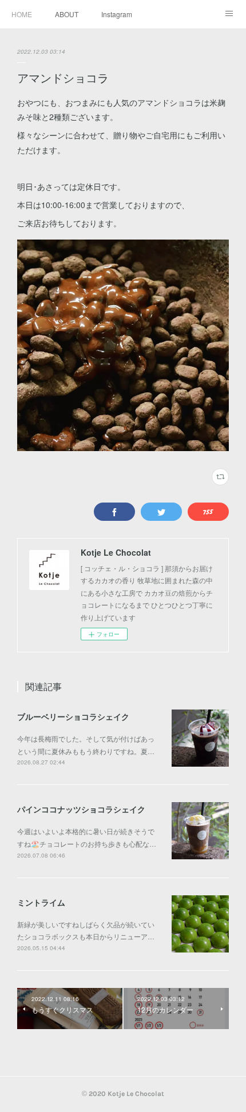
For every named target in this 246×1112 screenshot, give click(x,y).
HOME (21, 14)
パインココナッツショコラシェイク (81, 809)
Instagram (116, 14)
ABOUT (66, 14)
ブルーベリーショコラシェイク (73, 716)
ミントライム (41, 902)
